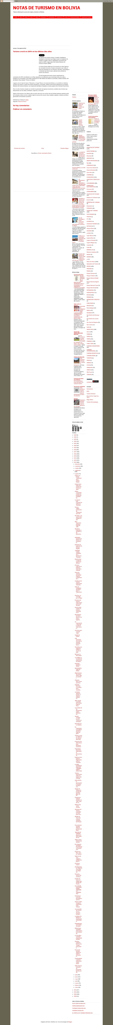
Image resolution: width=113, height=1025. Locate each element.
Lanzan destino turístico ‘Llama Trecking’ (81, 122)
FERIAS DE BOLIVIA (79, 357)
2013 (75, 460)
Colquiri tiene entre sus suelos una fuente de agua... (78, 487)
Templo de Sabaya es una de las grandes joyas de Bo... (78, 792)
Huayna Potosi (90, 228)
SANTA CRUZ (90, 329)
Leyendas (89, 245)
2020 (75, 445)
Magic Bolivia (90, 399)
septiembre (78, 470)
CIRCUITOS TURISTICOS (93, 179)
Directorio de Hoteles (74, 17)
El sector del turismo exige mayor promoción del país (78, 602)
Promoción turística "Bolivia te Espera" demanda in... (78, 953)
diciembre (77, 464)
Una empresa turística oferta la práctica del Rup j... (78, 827)
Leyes (88, 247)
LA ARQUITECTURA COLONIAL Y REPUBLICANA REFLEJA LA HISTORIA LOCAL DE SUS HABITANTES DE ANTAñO (78, 184)
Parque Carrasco (91, 273)
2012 (75, 462)
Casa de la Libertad (91, 167)
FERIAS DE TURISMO (92, 210)
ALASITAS (89, 153)
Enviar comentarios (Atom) (44, 153)
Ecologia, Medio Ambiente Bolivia (92, 95)
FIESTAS (89, 216)
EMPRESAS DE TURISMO (93, 202)
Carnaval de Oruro (78, 274)
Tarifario (74, 97)
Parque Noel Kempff (92, 287)
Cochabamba (51, 17)
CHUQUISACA (90, 177)
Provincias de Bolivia (79, 386)
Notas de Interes (22, 101)
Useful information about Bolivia (93, 117)
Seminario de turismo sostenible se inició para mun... (78, 812)
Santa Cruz (59, 17)
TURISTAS (89, 358)
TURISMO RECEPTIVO (92, 353)
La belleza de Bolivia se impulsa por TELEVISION (78, 919)
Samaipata (89, 312)
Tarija (37, 17)
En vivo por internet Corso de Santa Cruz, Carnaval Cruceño (78, 382)
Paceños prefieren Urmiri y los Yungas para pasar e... (78, 944)
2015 (75, 456)
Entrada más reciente (19, 148)
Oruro (31, 17)
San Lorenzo (90, 324)
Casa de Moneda (91, 170)
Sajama (88, 310)
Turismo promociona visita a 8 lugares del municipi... (78, 775)
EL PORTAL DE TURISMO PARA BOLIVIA (82, 1013)
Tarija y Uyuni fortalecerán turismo (78, 841)
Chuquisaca (43, 17)
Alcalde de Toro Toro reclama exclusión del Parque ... (78, 820)
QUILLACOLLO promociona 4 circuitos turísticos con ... (78, 783)
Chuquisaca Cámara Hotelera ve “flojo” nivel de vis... (78, 800)
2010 (75, 992)
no (87, 259)
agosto (77, 473)
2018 (75, 449)
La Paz (66, 17)
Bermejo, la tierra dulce (78, 655)
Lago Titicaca (90, 235)
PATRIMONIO (90, 290)
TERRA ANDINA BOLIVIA (78, 1006)
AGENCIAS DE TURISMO (93, 147)
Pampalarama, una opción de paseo (78, 925)
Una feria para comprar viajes (78, 632)
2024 (75, 437)
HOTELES (89, 226)
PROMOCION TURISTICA (93, 299)
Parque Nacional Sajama (93, 281)
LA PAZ (88, 233)
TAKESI (88, 334)
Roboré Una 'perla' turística (78, 806)
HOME (15, 17)
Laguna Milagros (91, 242)
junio (76, 976)
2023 (75, 439)
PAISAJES (89, 268)
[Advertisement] (56, 31)
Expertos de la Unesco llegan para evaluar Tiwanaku (78, 760)
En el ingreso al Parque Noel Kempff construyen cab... (78, 847)
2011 (75, 990)
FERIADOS (89, 208)
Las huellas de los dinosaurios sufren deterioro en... (78, 711)
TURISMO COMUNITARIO (93, 346)
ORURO (89, 266)
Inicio (42, 148)
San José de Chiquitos (92, 322)
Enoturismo (89, 206)
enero (76, 987)
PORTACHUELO (91, 292)
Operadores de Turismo (92, 263)
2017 (75, 451)
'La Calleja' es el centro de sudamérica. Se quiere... (78, 659)
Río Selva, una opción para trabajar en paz (78, 517)
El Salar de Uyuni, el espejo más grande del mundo (78, 881)
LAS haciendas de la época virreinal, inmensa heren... (78, 641)
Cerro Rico (89, 172)
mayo (76, 979)
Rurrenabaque (90, 308)
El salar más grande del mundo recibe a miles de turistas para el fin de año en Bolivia (78, 257)
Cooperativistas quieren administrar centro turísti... (78, 961)
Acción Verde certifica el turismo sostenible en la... (78, 610)
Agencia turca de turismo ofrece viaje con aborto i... (78, 675)
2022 (75, 441)
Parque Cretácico (91, 275)
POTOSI (89, 294)
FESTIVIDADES (90, 214)
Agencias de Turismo (86, 17)
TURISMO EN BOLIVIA (77, 1010)
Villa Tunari (89, 372)
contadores (89, 382)
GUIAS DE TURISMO (92, 223)
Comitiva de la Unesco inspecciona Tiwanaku (78, 582)
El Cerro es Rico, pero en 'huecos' (78, 853)
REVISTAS (89, 305)
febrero (77, 985)
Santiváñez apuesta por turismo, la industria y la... (78, 540)
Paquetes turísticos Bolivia (77, 665)
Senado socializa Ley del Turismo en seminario (78, 719)
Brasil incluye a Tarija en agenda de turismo (78, 561)
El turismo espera (77, 864)
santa (88, 327)
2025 (75, 435)
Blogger (70, 1021)
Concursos (89, 189)
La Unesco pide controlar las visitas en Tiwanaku (78, 502)
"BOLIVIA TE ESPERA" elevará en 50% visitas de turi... (78, 835)
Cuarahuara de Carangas (93, 194)
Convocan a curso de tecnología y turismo (78, 897)
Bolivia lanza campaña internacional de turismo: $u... (78, 931)
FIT (87, 219)
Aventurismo (90, 389)
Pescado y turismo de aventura (78, 875)
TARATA (89, 336)
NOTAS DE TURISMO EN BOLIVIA (46, 8)
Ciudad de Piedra (77, 635)
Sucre (88, 331)
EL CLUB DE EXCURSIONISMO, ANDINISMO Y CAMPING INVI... (78, 889)
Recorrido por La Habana (78, 724)
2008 (75, 996)
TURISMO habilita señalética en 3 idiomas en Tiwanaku (78, 554)
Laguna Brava (90, 238)
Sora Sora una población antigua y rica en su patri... (78, 649)
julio (76, 974)
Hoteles (76, 398)
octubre (77, 468)
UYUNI (88, 365)
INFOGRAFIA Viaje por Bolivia (78, 669)
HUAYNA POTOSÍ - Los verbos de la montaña (78, 687)
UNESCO (89, 362)
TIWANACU (89, 341)
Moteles (89, 254)
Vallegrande (89, 367)
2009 (75, 994)
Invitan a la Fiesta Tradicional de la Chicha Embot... (78, 479)
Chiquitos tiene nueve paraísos (78, 681)
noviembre (78, 466)
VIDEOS (89, 369)
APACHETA (89, 158)
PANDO (88, 271)
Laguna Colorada (91, 240)
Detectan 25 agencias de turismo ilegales (78, 546)
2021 (75, 443)
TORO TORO (90, 343)
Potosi (26, 17)
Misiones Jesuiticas (91, 252)
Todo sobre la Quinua (77, 304)
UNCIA (88, 360)
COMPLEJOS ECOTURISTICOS (91, 186)
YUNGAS (89, 374)
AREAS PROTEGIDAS (92, 160)
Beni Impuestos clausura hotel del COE (78, 524)
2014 (75, 458)
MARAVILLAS (90, 249)
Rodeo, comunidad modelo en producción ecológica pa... (78, 494)
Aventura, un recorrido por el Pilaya (78, 597)
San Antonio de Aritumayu (93, 315)
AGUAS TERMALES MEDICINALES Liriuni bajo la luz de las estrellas (78, 138)
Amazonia (89, 155)
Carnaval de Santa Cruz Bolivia (78, 379)
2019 (75, 447)
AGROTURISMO (91, 151)
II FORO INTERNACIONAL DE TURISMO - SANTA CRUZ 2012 (78, 768)
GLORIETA (89, 221)
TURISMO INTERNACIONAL (91, 350)
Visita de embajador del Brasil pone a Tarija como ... (78, 590)
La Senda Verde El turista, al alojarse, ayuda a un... (77, 695)
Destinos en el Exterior (92, 197)
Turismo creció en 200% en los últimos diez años (78, 737)
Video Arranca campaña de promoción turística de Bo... (78, 969)
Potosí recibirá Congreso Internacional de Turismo (78, 904)
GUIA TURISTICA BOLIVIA (78, 1003)
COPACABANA (90, 191)
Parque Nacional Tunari (92, 285)
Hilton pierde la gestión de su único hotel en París (78, 703)
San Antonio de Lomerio (92, 318)
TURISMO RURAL (91, 355)
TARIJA (88, 339)
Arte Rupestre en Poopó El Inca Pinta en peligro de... (78, 869)
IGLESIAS (89, 230)
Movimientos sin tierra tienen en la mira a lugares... (78, 617)
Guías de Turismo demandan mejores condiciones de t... (78, 575)
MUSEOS (89, 256)
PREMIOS (89, 297)
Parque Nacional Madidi (92, 278)
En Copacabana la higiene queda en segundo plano (78, 730)
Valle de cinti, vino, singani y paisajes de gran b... (78, 859)
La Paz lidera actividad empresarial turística (78, 937)
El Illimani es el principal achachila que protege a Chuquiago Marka (78, 239)
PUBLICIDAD (90, 303)
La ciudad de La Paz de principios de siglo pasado (82, 154)
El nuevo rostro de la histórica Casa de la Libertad (78, 568)
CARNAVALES (90, 165)
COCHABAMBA (90, 183)
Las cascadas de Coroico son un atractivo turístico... (78, 911)
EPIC (88, 391)
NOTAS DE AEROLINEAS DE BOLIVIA (78, 333)
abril (76, 981)
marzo (77, 983)
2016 (75, 454)
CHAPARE (89, 174)
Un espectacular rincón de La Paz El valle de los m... (78, 625)
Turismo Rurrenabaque (92, 402)
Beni (21, 17)
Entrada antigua (64, 148)
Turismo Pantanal (91, 393)
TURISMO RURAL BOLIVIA (79, 1008)
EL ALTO (89, 200)
